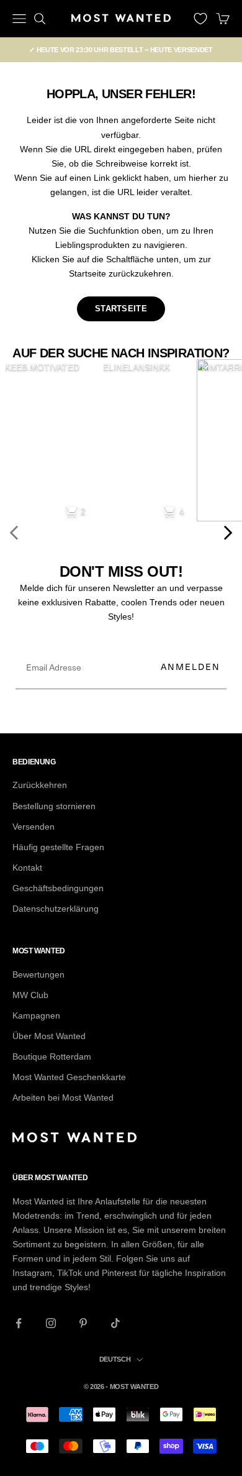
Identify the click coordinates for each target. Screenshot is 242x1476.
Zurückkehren (39, 785)
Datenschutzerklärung (55, 909)
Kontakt (27, 868)
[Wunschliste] (200, 18)
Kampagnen (36, 1015)
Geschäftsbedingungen (58, 888)
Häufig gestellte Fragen (58, 847)
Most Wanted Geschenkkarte (69, 1077)
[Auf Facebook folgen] (18, 1323)
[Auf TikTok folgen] (115, 1323)
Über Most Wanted (49, 1036)
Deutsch (115, 1359)
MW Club (30, 995)
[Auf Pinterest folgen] (83, 1323)
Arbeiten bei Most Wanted (63, 1097)
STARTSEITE (121, 308)
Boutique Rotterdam (51, 1056)
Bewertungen (38, 974)
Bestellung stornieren (54, 806)
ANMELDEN (190, 666)
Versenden (33, 827)
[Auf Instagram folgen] (51, 1323)
